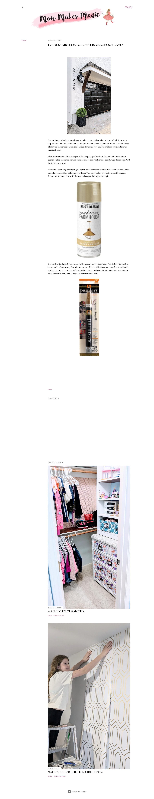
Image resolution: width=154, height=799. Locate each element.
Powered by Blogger (79, 791)
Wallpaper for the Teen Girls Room (75, 772)
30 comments (59, 616)
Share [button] (24, 41)
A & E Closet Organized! (66, 611)
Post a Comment (60, 776)
